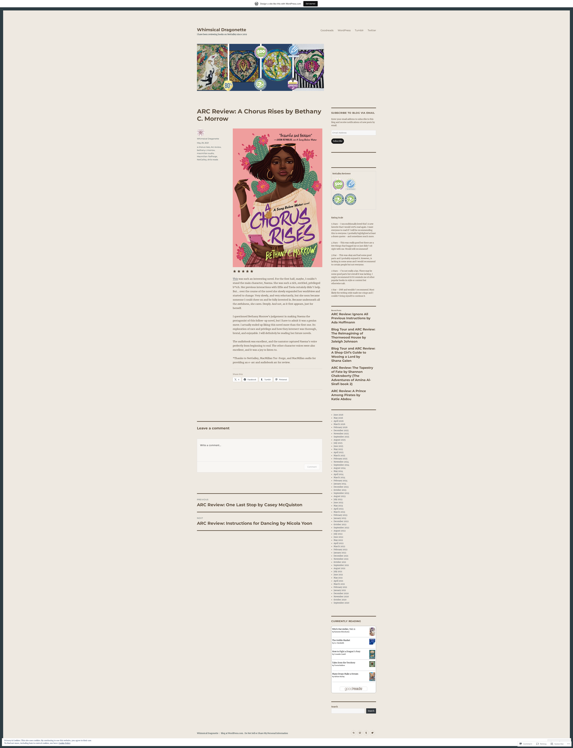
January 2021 (340, 590)
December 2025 (341, 430)
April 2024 (339, 474)
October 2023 (340, 490)
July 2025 (338, 443)
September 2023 (341, 493)
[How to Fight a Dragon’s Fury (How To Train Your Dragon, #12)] (372, 654)
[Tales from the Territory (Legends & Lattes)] (372, 664)
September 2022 (341, 527)
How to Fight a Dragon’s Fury (346, 651)
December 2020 (341, 593)
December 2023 (341, 487)
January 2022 (340, 552)
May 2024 (338, 471)
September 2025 (341, 436)
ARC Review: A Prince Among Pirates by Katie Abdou (348, 395)
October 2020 (340, 599)
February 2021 (340, 587)
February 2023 (340, 515)
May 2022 (338, 540)
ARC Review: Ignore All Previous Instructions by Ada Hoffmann (350, 318)
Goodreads (327, 30)
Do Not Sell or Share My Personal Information (266, 733)
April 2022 (339, 543)
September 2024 (341, 465)
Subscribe (337, 141)
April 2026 (339, 421)
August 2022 (340, 531)
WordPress (344, 30)
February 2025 (340, 458)
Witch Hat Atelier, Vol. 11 (343, 629)
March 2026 (339, 424)
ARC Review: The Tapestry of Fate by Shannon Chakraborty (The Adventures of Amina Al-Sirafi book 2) (352, 376)
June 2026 (338, 415)
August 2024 (340, 468)
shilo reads (213, 159)
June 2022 (338, 537)
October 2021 (340, 562)
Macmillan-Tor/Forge (207, 156)
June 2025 (338, 446)
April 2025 (339, 452)
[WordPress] (359, 732)
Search (334, 706)
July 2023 (338, 499)
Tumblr (359, 30)
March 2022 (339, 546)
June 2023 (338, 502)
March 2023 (339, 512)
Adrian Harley (339, 677)
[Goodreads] (353, 732)
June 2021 (338, 574)
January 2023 (340, 518)
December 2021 (341, 556)
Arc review (216, 147)
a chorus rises (203, 147)
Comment (312, 466)
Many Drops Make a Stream (345, 674)
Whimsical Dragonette (221, 29)
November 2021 (341, 559)
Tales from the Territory (343, 662)
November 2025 (341, 433)
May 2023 (338, 505)
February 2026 (341, 427)
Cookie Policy (64, 743)
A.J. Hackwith (339, 643)
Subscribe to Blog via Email (353, 112)
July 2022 (338, 534)
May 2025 (338, 449)
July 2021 (338, 571)
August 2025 (340, 440)
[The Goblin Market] (372, 641)
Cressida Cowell (340, 654)
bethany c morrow (206, 150)
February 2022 (340, 549)
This (235, 278)
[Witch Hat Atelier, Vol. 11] (372, 631)
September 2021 (341, 565)
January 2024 (340, 483)
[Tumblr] (366, 732)
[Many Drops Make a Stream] (372, 676)
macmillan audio (205, 153)
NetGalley (202, 159)
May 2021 (338, 578)
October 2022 (340, 524)
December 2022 (341, 521)
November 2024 (341, 462)
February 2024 (340, 480)
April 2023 (338, 509)
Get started (310, 4)
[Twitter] (372, 732)
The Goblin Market (341, 640)
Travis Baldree (339, 665)
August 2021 (339, 568)
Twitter (372, 30)
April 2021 (338, 581)
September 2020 (341, 603)
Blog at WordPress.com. (232, 733)
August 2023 (339, 496)
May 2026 (338, 418)
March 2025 (339, 455)
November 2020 (341, 596)
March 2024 (339, 477)
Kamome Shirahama (341, 632)
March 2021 (339, 584)
